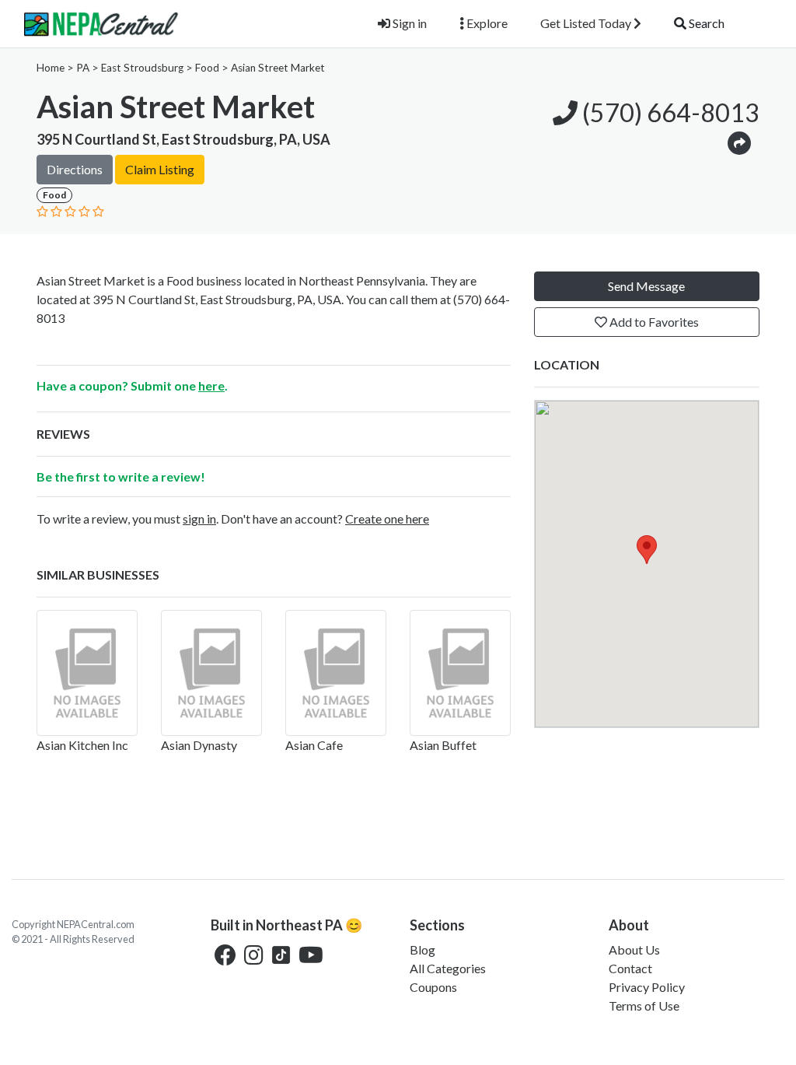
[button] (739, 142)
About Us (634, 949)
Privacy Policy (647, 986)
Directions (75, 169)
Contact (630, 968)
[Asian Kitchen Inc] (87, 673)
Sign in (408, 23)
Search (705, 23)
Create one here (387, 518)
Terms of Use (644, 1005)
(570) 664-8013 (668, 112)
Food (207, 67)
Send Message (646, 286)
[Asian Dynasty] (211, 673)
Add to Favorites (653, 321)
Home (51, 67)
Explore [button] (486, 23)
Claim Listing (159, 169)
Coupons (433, 986)
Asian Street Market (278, 67)
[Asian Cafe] (336, 673)
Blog (422, 949)
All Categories (448, 968)
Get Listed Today (587, 23)
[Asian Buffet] (460, 673)
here (211, 385)
